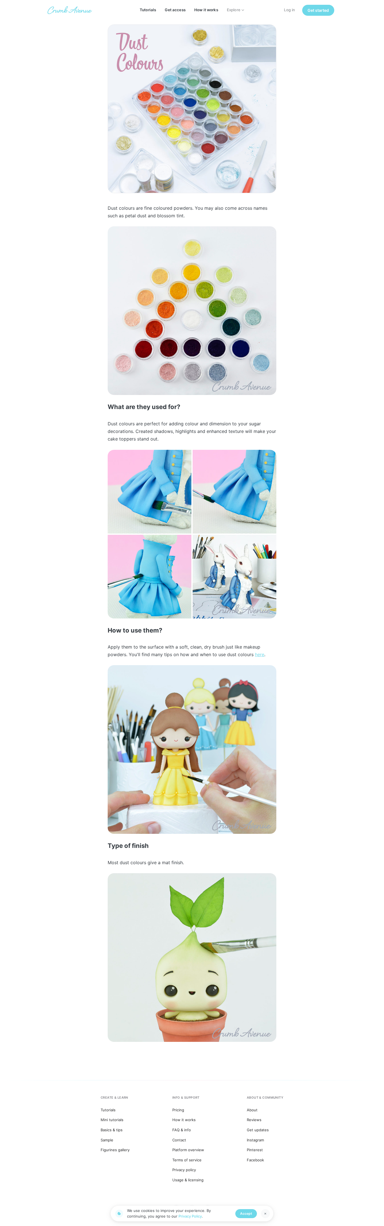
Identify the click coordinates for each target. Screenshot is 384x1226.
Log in (289, 10)
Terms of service (187, 1160)
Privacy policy (184, 1170)
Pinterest (255, 1150)
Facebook (255, 1160)
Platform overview (188, 1150)
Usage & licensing (188, 1180)
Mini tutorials (112, 1119)
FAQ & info (181, 1130)
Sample (107, 1140)
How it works (206, 10)
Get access (175, 10)
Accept (246, 1213)
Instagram (255, 1140)
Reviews (254, 1119)
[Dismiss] (265, 1213)
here (259, 654)
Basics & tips (112, 1130)
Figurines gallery (115, 1150)
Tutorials (148, 10)
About (252, 1110)
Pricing (178, 1110)
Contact (179, 1140)
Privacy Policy (190, 1216)
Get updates (258, 1130)
